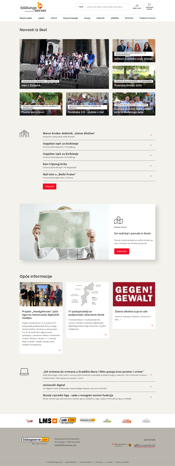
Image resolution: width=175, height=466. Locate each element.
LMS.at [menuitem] (54, 18)
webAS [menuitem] (41, 18)
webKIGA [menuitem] (115, 18)
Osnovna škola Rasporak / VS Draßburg (60, 145)
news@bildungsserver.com (66, 445)
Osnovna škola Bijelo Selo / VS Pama (59, 176)
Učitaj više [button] (49, 186)
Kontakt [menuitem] (109, 462)
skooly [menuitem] (87, 18)
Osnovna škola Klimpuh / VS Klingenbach (60, 165)
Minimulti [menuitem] (129, 18)
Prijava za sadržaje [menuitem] (122, 462)
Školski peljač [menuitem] (26, 18)
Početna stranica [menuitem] (147, 18)
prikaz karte (122, 251)
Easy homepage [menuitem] (70, 18)
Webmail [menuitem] (100, 18)
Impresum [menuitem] (99, 462)
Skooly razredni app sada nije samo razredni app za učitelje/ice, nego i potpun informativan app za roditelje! (87, 397)
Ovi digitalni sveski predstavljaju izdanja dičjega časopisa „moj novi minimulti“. (75, 386)
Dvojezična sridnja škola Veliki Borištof (69, 135)
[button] (149, 6)
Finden (125, 7)
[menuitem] (54, 462)
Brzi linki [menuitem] (137, 8)
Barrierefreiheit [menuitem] (71, 462)
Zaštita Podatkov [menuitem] (86, 462)
